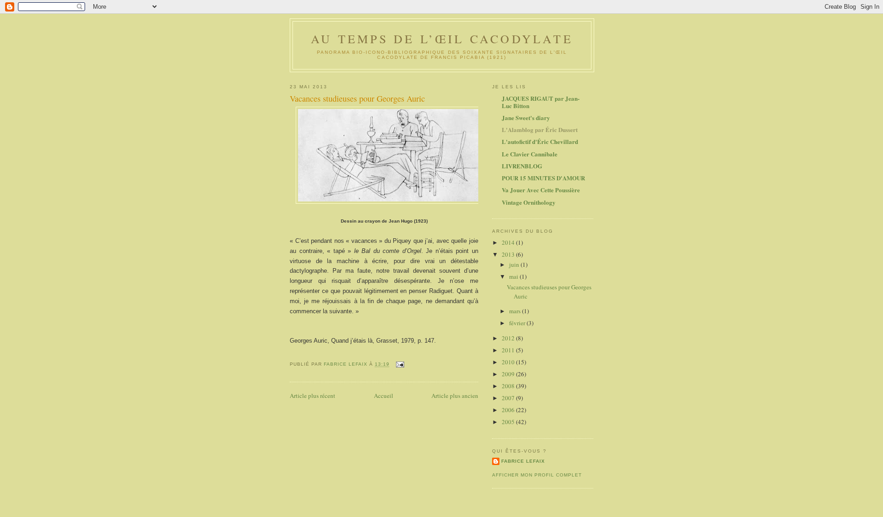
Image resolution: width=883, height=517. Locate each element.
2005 (509, 422)
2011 (509, 350)
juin (515, 264)
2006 (509, 410)
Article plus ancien (454, 395)
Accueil (383, 395)
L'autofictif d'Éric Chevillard (540, 141)
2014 (509, 242)
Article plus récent (312, 395)
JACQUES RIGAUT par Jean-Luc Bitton (540, 102)
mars (515, 311)
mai (514, 276)
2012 (509, 338)
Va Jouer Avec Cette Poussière (541, 189)
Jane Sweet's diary (526, 117)
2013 (509, 254)
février (518, 323)
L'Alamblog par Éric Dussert (540, 129)
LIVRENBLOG (522, 165)
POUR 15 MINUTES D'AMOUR (543, 177)
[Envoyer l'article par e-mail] (400, 364)
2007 (509, 398)
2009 (509, 374)
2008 (509, 386)
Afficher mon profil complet (537, 474)
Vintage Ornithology (529, 202)
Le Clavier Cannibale (529, 153)
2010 (509, 362)
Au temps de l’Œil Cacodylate (442, 38)
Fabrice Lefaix (523, 461)
